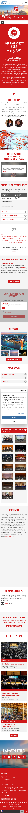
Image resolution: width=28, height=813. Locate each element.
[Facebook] (4, 757)
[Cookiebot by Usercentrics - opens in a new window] (20, 390)
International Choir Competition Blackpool (12, 787)
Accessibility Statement (13, 808)
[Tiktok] (12, 799)
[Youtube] (15, 799)
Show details (21, 413)
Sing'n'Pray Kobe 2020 (14, 626)
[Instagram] (19, 757)
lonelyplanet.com (9, 536)
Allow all (14, 417)
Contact (11, 806)
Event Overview (14, 281)
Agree (5, 171)
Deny (14, 421)
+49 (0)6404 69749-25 (8, 779)
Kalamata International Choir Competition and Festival (14, 790)
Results (6, 603)
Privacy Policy (21, 806)
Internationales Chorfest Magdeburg (11, 788)
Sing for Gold (5, 792)
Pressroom (5, 806)
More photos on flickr (14, 359)
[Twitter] (23, 757)
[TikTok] (14, 757)
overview (23, 267)
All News (14, 735)
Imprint (15, 806)
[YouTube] (9, 757)
